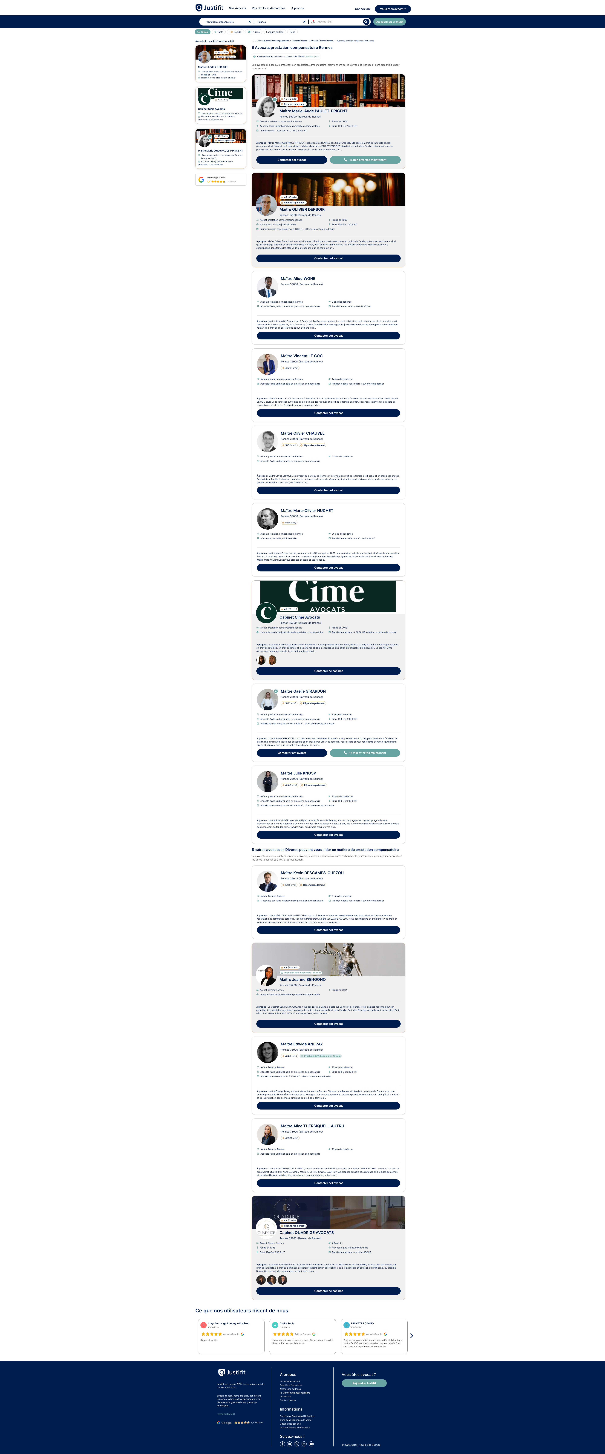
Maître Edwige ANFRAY (302, 1044)
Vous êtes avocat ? (393, 9)
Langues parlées (274, 32)
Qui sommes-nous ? (290, 1381)
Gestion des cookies (290, 1423)
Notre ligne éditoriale (290, 1389)
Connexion (362, 9)
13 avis (291, 703)
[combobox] (226, 22)
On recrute (285, 1396)
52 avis (291, 445)
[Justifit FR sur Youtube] (312, 1443)
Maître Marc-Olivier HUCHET (307, 510)
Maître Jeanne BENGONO (302, 979)
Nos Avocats (237, 8)
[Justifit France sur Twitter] (297, 1443)
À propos (297, 8)
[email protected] (226, 1414)
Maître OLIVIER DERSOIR (302, 209)
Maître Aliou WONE (298, 278)
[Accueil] (255, 40)
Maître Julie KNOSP (298, 773)
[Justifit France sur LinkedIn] (290, 1443)
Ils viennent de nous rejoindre (295, 1392)
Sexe (292, 32)
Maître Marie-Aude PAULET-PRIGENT (313, 111)
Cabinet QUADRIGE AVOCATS (306, 1232)
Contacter (291, 159)
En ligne (256, 32)
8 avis (293, 785)
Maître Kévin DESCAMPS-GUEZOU (312, 873)
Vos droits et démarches (268, 8)
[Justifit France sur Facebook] (283, 1443)
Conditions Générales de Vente (295, 1420)
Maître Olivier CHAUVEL (303, 433)
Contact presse (288, 1400)
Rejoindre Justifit (364, 1383)
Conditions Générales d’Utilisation (297, 1416)
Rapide (237, 32)
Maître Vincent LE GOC (302, 356)
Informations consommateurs (295, 1427)
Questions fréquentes (291, 1385)
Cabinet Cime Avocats (299, 617)
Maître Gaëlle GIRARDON (303, 691)
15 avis (291, 884)
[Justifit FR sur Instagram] (305, 1443)
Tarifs (220, 32)
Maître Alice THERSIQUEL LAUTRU (312, 1126)
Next (412, 1335)
